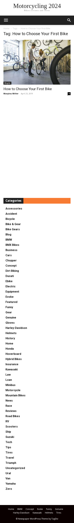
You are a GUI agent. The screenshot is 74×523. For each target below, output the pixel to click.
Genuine (11, 317)
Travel (10, 457)
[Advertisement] (37, 147)
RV (7, 421)
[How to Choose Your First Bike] (37, 62)
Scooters (12, 426)
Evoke (10, 296)
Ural (8, 473)
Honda (10, 348)
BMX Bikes (12, 245)
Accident (11, 213)
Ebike (9, 281)
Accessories (14, 208)
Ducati (10, 276)
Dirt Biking (12, 270)
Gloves (10, 322)
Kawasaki (12, 369)
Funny (9, 307)
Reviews (11, 411)
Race (9, 405)
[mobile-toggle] (5, 20)
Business (11, 250)
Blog (8, 234)
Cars (9, 255)
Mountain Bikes (15, 395)
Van (8, 478)
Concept (11, 265)
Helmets (11, 333)
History (10, 338)
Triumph (11, 463)
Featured (11, 302)
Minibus (10, 385)
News (9, 400)
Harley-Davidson (16, 328)
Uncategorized (15, 468)
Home (6, 28)
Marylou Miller (10, 93)
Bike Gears (13, 229)
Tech (9, 442)
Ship (8, 431)
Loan (9, 379)
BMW (9, 239)
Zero (9, 488)
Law (8, 374)
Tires (9, 452)
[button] (69, 20)
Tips (8, 447)
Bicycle (7, 83)
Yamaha (11, 483)
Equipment (12, 291)
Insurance (12, 364)
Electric (10, 286)
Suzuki (10, 437)
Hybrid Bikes (14, 359)
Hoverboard (13, 354)
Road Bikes (13, 416)
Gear (9, 312)
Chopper (11, 260)
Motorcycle (13, 390)
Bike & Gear (13, 224)
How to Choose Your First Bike (27, 89)
